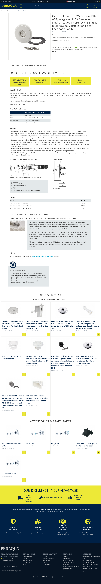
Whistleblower (67, 570)
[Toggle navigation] (20, 4)
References (26, 564)
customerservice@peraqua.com (40, 1)
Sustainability (27, 562)
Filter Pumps (86, 566)
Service (45, 557)
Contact (65, 557)
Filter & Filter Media (88, 560)
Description (14, 65)
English (97, 1)
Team (25, 558)
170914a (83, 208)
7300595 (83, 205)
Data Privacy (66, 564)
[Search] (68, 5)
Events (45, 562)
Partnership (46, 560)
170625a (83, 203)
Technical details (28, 65)
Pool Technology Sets (88, 562)
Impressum (66, 558)
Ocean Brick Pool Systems (90, 564)
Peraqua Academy (48, 558)
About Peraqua (27, 557)
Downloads (41, 65)
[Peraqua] (9, 6)
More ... (84, 572)
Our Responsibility (28, 560)
